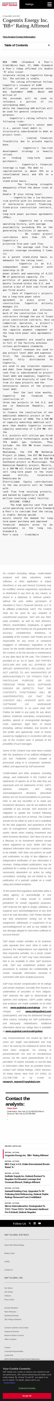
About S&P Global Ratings (14, 1245)
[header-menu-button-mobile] (49, 4)
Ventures (7, 1296)
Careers (7, 1348)
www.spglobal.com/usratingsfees (24, 1031)
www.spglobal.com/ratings (25, 1007)
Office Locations (10, 1339)
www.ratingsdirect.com (38, 1011)
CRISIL (7, 1262)
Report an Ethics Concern (14, 1335)
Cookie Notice (9, 1383)
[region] (27, 1381)
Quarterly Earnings (11, 1316)
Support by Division (11, 1332)
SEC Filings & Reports (12, 1319)
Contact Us (8, 1270)
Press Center (9, 1300)
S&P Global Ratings (16, 1235)
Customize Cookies (27, 1388)
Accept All (27, 1396)
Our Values (8, 1288)
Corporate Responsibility (13, 1351)
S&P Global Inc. (14, 1278)
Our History (8, 1292)
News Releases (10, 1312)
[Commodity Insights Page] (30, 1223)
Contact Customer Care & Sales (16, 1328)
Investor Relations (11, 1308)
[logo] (9, 4)
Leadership (8, 1355)
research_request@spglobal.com (21, 1081)
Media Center (9, 1253)
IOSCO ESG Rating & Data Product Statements (22, 1359)
